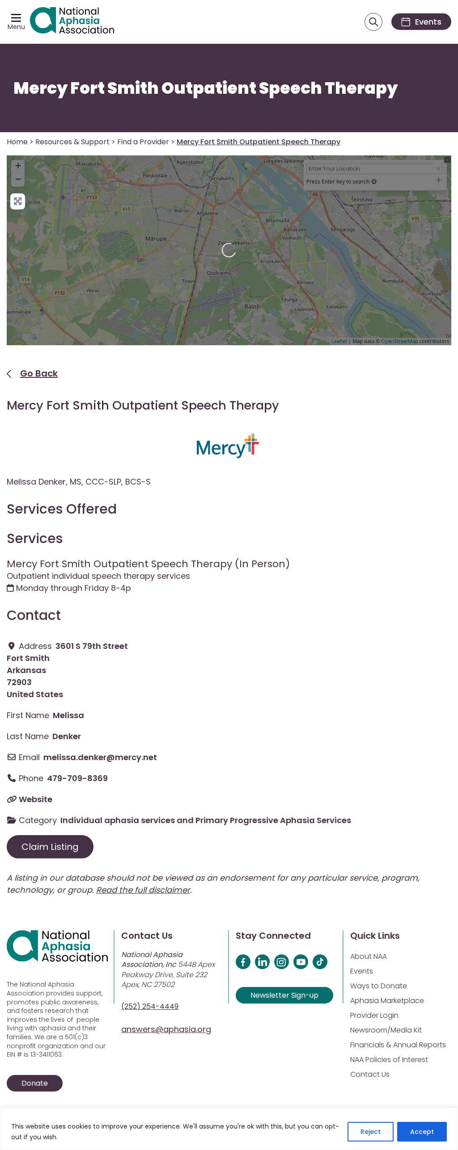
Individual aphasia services (117, 820)
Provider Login (374, 1015)
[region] (229, 1129)
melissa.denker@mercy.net (100, 757)
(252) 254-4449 (149, 1006)
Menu (16, 26)
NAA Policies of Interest (389, 1059)
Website (35, 799)
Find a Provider (143, 142)
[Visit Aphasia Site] (72, 22)
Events (361, 971)
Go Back (39, 373)
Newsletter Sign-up (284, 995)
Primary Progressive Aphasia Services (273, 820)
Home (17, 142)
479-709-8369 (77, 778)
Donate (34, 1083)
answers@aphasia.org (166, 1029)
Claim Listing (50, 847)
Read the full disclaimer (143, 889)
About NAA (368, 956)
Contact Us (370, 1074)
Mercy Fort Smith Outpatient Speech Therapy (205, 88)
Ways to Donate (378, 986)
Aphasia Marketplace (387, 1000)
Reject (370, 1131)
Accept (422, 1131)
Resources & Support (72, 142)
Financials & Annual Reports (398, 1045)
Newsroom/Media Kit (386, 1030)
